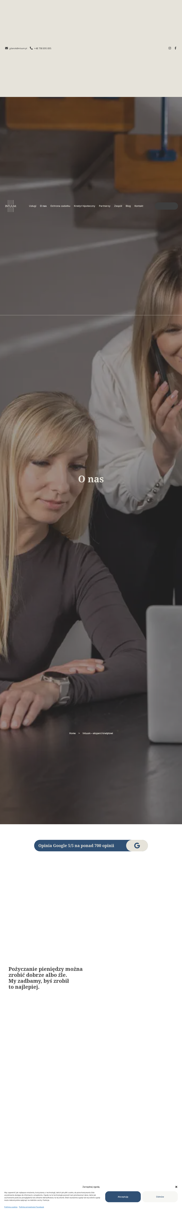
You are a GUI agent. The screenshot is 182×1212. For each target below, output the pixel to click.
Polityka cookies (10, 1207)
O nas (43, 206)
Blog (128, 206)
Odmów (160, 1196)
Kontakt (139, 206)
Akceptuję (123, 1196)
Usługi (32, 206)
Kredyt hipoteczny (84, 206)
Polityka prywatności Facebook (31, 1207)
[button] (176, 1186)
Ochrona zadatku (60, 206)
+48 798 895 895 (42, 48)
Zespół (118, 206)
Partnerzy (104, 206)
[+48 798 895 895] (31, 48)
